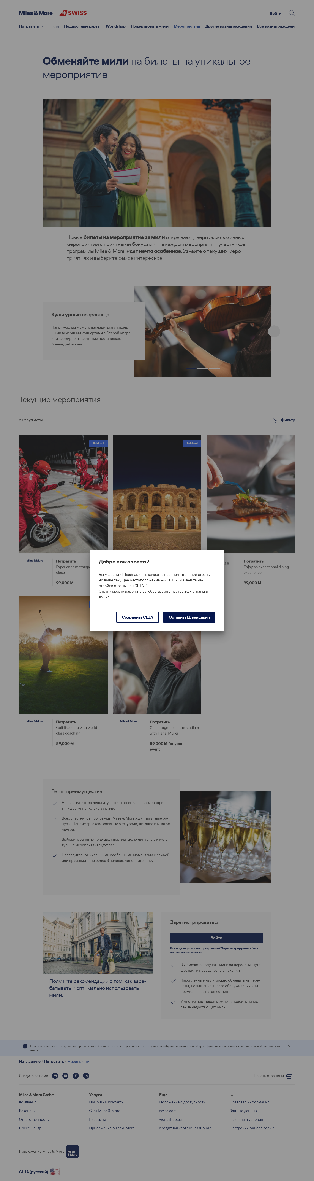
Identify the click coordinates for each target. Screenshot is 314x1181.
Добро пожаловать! (124, 561)
